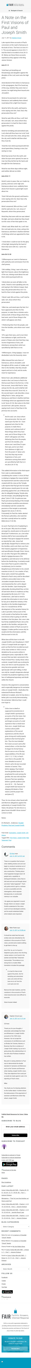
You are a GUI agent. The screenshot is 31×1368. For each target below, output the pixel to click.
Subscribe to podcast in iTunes (11, 1155)
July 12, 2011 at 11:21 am (17, 1018)
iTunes (4, 1284)
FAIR (15, 5)
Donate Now (15, 1348)
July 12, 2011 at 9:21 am (17, 856)
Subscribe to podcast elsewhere (11, 1157)
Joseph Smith (21, 833)
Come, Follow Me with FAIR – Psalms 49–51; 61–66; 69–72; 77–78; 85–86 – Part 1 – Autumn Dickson (15, 1192)
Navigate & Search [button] (17, 10)
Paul (10, 840)
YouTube (4, 1287)
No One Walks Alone (19, 1246)
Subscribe (15, 1135)
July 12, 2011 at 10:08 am (17, 930)
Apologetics (12, 833)
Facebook (4, 1277)
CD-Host (12, 853)
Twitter (4, 1281)
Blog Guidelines (6, 1182)
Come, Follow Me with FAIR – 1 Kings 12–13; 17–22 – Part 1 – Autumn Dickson (14, 1258)
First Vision (13, 838)
